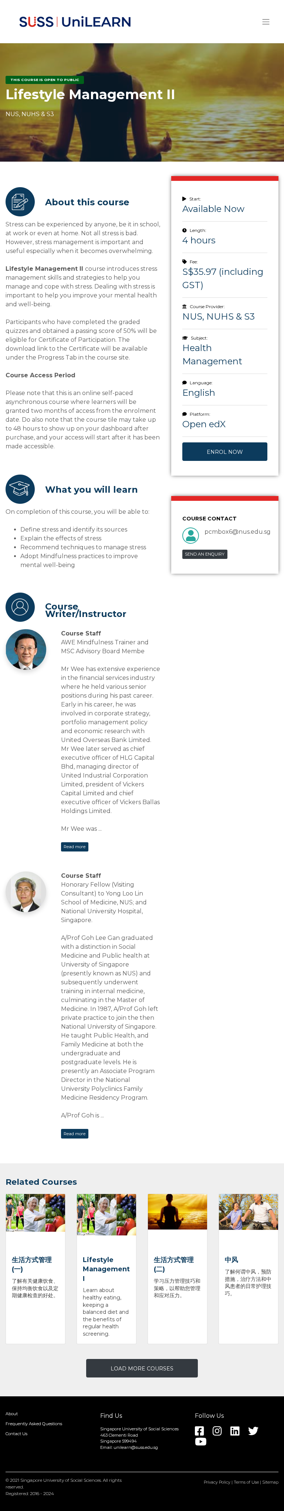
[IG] (221, 1433)
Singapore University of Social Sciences (60, 1480)
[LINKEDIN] (238, 1433)
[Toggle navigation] (266, 21)
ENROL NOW (225, 452)
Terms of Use (246, 1482)
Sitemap (270, 1482)
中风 (231, 1260)
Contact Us (16, 1433)
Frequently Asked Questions (34, 1424)
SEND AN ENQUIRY (204, 554)
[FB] (203, 1433)
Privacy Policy (217, 1482)
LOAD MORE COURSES (142, 1368)
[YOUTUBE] (204, 1444)
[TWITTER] (257, 1433)
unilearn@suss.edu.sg (136, 1447)
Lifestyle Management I (106, 1269)
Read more (74, 846)
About (12, 1414)
